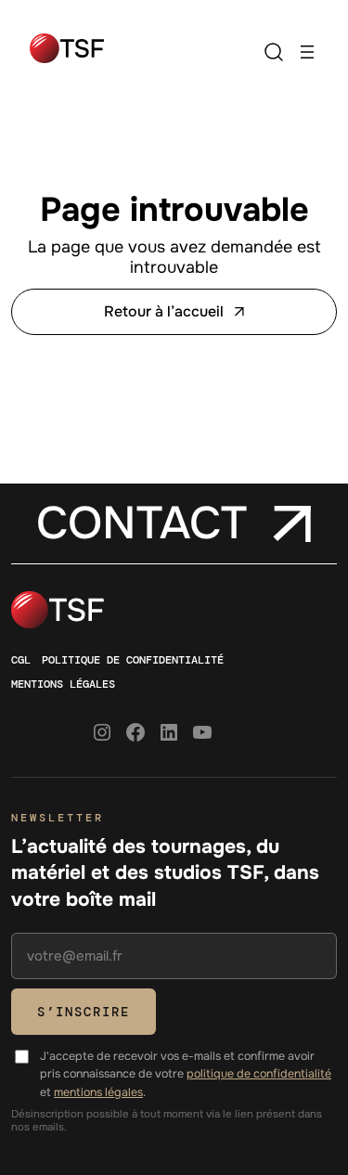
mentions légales (98, 1092)
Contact (141, 523)
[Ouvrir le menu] (307, 52)
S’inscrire (83, 1011)
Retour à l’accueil (164, 311)
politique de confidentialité (259, 1073)
